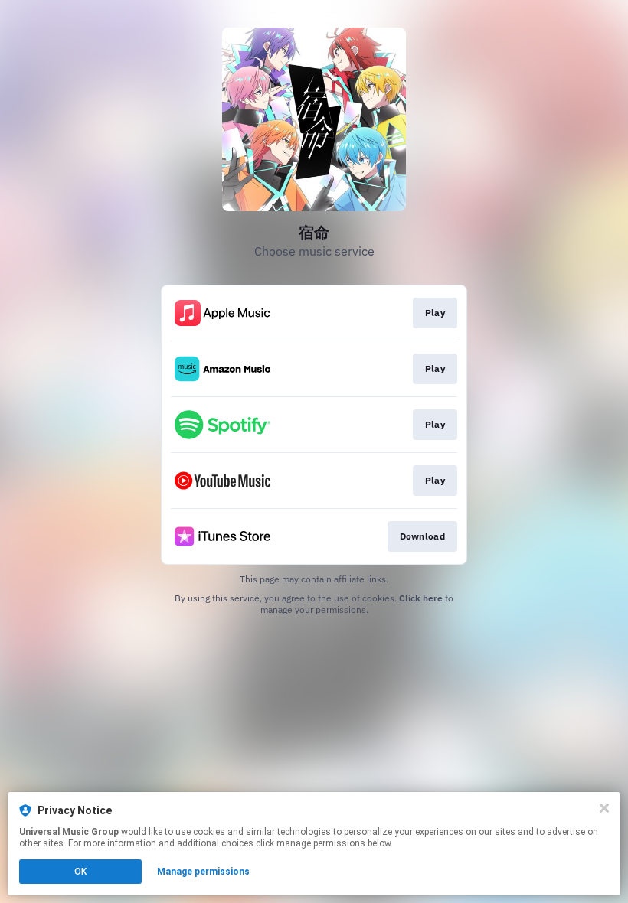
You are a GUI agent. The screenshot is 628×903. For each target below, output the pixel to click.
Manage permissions (203, 871)
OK (80, 871)
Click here (421, 598)
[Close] (604, 808)
